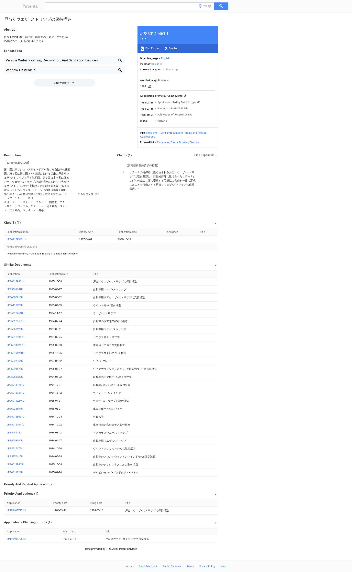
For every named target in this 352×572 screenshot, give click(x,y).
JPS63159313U (16, 239)
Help (223, 566)
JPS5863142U (15, 289)
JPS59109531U (15, 321)
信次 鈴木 (156, 64)
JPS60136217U (15, 345)
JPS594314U (14, 432)
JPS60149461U (15, 281)
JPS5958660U (15, 440)
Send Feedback (148, 566)
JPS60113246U (15, 400)
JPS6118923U (15, 305)
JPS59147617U (15, 424)
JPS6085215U (15, 297)
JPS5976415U (15, 456)
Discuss (194, 142)
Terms (190, 566)
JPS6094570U (15, 368)
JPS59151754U (15, 384)
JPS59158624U (15, 416)
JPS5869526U (15, 329)
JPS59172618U (15, 313)
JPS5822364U (15, 360)
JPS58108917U (15, 337)
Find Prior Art (153, 48)
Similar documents (172, 132)
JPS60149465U (15, 464)
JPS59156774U (15, 448)
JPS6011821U (15, 472)
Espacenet (163, 142)
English (165, 58)
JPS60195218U (15, 352)
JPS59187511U (15, 392)
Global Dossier (179, 142)
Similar (172, 48)
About (129, 566)
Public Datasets (172, 566)
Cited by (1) (153, 132)
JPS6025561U (15, 408)
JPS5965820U (15, 376)
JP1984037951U (16, 510)
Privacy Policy (207, 566)
